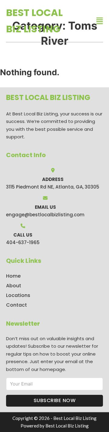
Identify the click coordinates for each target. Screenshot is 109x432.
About (13, 285)
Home (13, 275)
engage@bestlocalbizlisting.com (45, 214)
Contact (16, 304)
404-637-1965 (23, 242)
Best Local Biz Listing (34, 21)
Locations (18, 295)
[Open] (99, 21)
